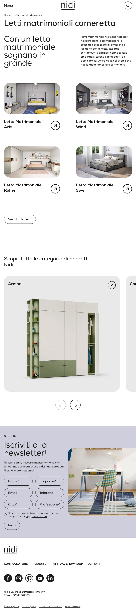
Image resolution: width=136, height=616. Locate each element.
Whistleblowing (73, 606)
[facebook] (8, 578)
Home (7, 14)
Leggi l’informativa (36, 516)
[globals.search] (128, 5)
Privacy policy (11, 606)
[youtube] (40, 578)
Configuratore (16, 564)
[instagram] (19, 578)
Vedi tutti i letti (20, 219)
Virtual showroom (68, 564)
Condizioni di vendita (50, 606)
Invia (12, 525)
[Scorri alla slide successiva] (75, 405)
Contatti (94, 564)
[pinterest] (29, 578)
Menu (8, 5)
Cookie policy (29, 606)
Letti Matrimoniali (32, 14)
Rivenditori (40, 564)
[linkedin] (50, 578)
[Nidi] (68, 5)
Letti (16, 14)
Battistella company (33, 591)
